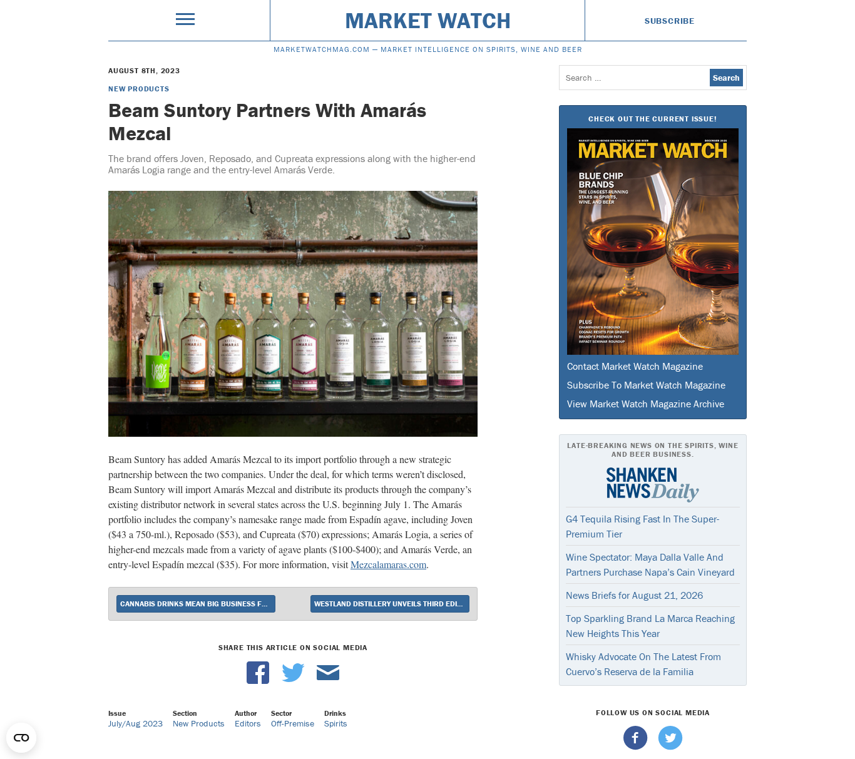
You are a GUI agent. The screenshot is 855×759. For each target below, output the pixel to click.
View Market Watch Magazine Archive (645, 403)
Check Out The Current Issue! (652, 118)
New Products (139, 88)
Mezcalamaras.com (388, 564)
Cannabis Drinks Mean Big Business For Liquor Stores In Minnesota (197, 603)
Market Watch (428, 20)
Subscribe (670, 20)
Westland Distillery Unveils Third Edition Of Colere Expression (391, 603)
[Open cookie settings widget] (21, 738)
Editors (248, 723)
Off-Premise (292, 723)
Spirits (335, 723)
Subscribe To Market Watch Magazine (646, 385)
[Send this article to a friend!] (327, 680)
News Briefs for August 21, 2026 (634, 595)
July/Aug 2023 (135, 723)
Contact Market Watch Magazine (635, 366)
